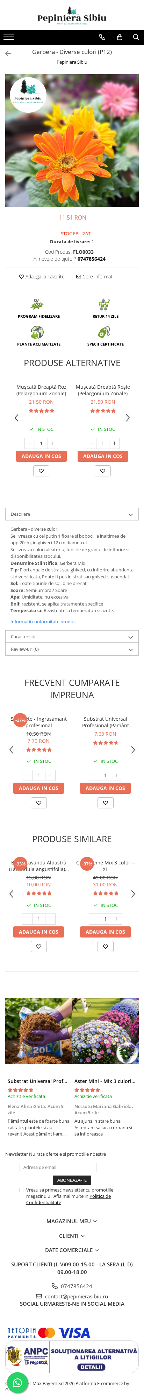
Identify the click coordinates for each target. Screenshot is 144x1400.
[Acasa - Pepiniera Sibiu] (72, 15)
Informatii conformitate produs (42, 621)
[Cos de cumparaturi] (119, 37)
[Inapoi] (5, 53)
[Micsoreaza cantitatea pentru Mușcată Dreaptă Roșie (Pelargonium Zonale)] (91, 443)
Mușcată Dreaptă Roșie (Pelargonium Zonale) (103, 390)
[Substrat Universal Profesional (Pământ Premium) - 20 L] (38, 1030)
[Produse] (9, 39)
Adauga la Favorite (44, 276)
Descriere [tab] (20, 514)
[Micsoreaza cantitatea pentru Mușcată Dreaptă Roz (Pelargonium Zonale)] (29, 443)
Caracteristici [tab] (24, 636)
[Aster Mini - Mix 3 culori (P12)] (105, 1030)
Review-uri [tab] (25, 649)
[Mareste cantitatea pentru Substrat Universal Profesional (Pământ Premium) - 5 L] (117, 775)
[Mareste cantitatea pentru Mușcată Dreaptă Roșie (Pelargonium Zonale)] (114, 443)
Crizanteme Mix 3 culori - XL (105, 865)
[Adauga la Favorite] (41, 470)
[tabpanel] (72, 140)
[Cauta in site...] (136, 37)
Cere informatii (98, 276)
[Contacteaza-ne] (102, 37)
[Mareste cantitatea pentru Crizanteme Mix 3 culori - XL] (117, 919)
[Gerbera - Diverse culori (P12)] (72, 140)
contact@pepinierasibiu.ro (76, 1296)
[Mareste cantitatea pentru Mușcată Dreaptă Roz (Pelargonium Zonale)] (53, 443)
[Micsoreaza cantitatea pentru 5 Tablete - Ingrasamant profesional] (27, 775)
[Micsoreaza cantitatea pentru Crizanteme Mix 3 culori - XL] (94, 919)
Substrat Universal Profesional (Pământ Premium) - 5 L (105, 722)
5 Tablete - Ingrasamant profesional (39, 722)
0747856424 (75, 1286)
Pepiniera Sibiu (72, 62)
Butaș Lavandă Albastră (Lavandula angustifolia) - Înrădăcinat (38, 865)
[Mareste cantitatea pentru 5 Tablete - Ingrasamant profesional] (50, 775)
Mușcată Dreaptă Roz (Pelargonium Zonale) (41, 390)
